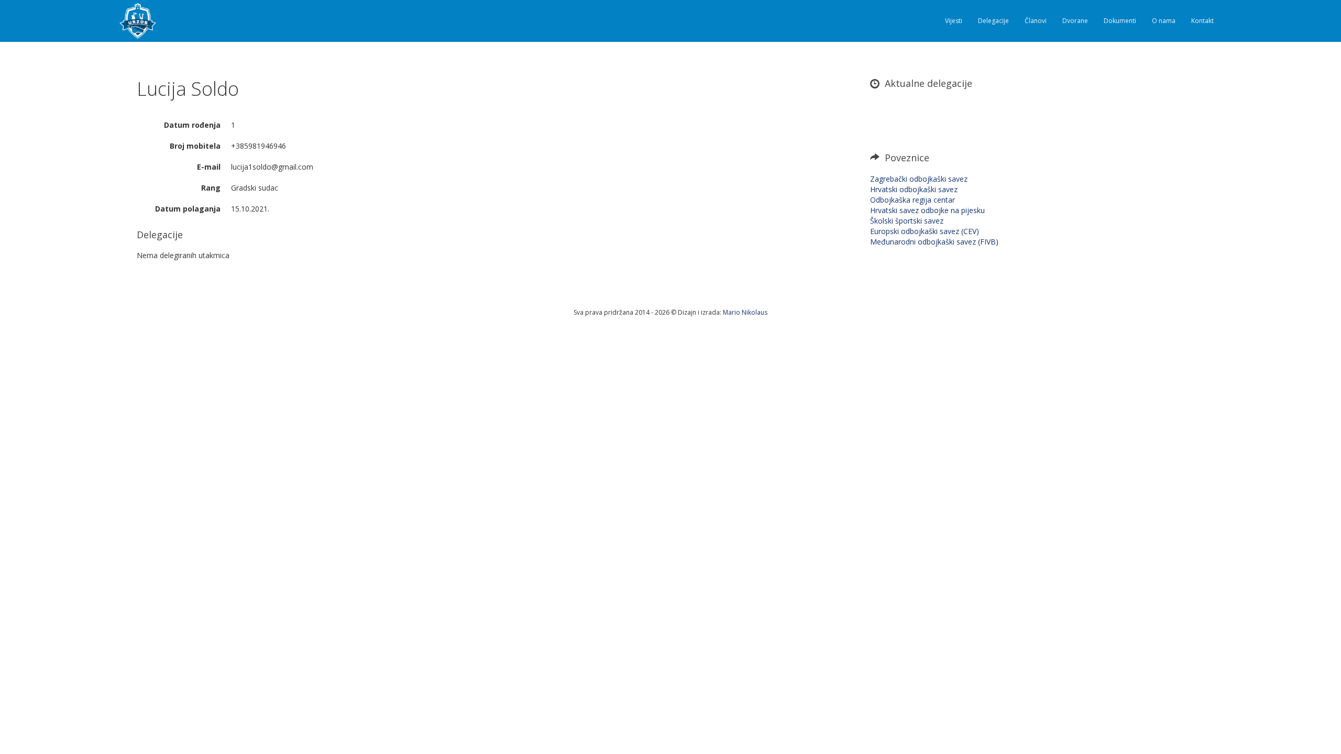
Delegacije (993, 20)
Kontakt (1202, 20)
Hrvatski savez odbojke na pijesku (927, 210)
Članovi (1036, 20)
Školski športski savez (906, 221)
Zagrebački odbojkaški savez (919, 179)
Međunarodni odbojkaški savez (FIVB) (934, 242)
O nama (1163, 20)
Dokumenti (1120, 20)
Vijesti (953, 20)
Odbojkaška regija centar (912, 200)
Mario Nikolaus (745, 312)
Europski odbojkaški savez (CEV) (924, 231)
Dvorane (1075, 20)
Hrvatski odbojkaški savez (914, 189)
